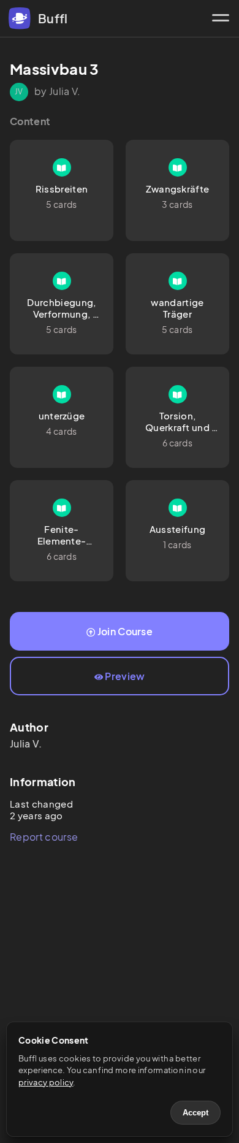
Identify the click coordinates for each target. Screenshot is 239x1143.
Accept (195, 1112)
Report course (44, 836)
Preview (125, 676)
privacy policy (45, 1082)
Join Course (125, 631)
